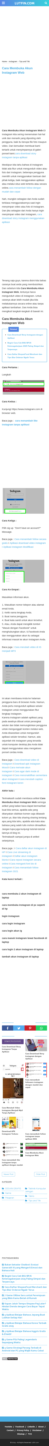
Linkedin (31, 1427)
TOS (30, 1434)
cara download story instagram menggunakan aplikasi (23, 218)
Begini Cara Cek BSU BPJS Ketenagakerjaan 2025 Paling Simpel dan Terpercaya (25, 346)
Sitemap (21, 1434)
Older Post (40, 1174)
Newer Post (8, 1174)
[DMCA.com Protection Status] (10, 1359)
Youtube (8, 1427)
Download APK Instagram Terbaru (10, 1132)
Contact (10, 1430)
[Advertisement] (24, 33)
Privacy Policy (23, 1430)
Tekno (31, 1196)
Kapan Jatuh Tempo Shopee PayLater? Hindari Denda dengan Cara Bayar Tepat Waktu (24, 1306)
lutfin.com (24, 3)
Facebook (19, 1427)
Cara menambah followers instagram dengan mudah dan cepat (34, 1083)
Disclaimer (37, 1430)
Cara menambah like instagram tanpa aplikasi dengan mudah (12, 1162)
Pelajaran (9, 1198)
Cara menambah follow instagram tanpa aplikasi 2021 (35, 1136)
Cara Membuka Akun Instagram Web (34, 1154)
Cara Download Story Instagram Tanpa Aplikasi (11, 1049)
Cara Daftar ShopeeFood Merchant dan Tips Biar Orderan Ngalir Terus (24, 355)
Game (8, 1193)
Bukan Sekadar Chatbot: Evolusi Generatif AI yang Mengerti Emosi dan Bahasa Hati (22, 1267)
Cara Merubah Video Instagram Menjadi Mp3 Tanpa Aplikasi (12, 1110)
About (41, 1427)
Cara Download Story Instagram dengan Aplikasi (25, 336)
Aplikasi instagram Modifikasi (18, 547)
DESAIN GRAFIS (13, 1188)
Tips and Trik (34, 1200)
